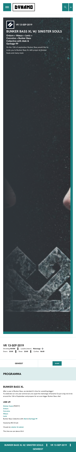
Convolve (6, 411)
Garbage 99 (33, 419)
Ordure (5, 409)
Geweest (38, 449)
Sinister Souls (8, 406)
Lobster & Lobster (17, 427)
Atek (25, 419)
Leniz (5, 416)
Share (57, 363)
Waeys (5, 414)
